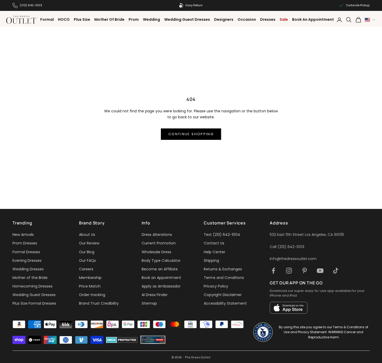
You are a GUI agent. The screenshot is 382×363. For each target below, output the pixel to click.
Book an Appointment (161, 277)
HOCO (64, 19)
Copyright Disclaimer (223, 294)
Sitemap (149, 303)
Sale (284, 19)
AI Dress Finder (155, 294)
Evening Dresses (27, 260)
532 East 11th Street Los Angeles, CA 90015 (307, 234)
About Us (87, 234)
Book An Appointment (313, 19)
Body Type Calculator (161, 260)
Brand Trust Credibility (99, 303)
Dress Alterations (157, 234)
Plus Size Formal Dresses (34, 303)
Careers (86, 269)
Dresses (267, 19)
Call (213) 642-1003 (287, 246)
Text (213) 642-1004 (222, 234)
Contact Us (214, 243)
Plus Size (82, 19)
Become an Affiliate (160, 269)
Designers (223, 19)
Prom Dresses (24, 243)
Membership (90, 277)
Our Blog (86, 252)
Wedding (151, 19)
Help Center (214, 252)
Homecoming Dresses (32, 286)
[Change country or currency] (370, 20)
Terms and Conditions (224, 277)
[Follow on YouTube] (320, 270)
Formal (47, 19)
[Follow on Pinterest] (304, 270)
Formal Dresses (26, 252)
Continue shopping (191, 134)
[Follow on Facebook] (273, 270)
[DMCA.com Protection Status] (121, 340)
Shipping (211, 260)
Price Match (90, 286)
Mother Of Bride (109, 19)
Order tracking (92, 294)
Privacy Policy (216, 286)
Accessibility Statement (225, 303)
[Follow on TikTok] (335, 270)
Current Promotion (159, 243)
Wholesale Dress (156, 252)
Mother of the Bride (30, 277)
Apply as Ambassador (161, 286)
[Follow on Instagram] (289, 270)
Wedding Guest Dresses (187, 19)
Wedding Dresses (28, 269)
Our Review (89, 243)
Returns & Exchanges (223, 269)
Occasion (247, 19)
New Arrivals (23, 234)
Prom (134, 19)
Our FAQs (87, 260)
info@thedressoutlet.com (293, 258)
